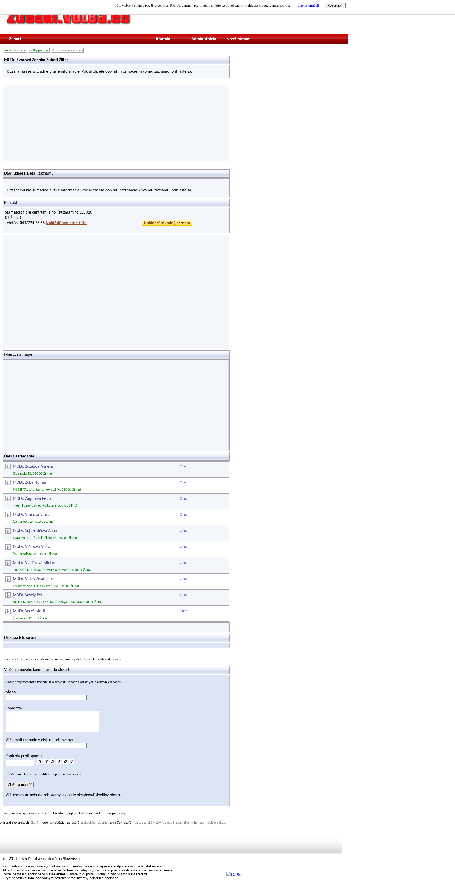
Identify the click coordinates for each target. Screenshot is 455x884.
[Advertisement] (116, 123)
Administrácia (203, 39)
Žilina (183, 466)
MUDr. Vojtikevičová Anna (35, 531)
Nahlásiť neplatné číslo (66, 223)
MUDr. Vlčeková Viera (31, 547)
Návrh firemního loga (189, 822)
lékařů (34, 822)
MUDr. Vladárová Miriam (34, 563)
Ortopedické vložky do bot (153, 822)
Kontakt (163, 39)
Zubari (15, 39)
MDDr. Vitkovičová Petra (34, 579)
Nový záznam (238, 39)
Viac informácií (308, 5)
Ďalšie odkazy (216, 822)
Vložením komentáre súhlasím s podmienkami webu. (47, 774)
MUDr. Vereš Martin (30, 611)
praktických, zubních (94, 822)
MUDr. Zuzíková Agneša (33, 467)
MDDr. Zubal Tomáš (30, 483)
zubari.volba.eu (15, 50)
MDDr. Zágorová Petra (32, 499)
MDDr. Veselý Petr (28, 595)
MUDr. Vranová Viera (31, 515)
